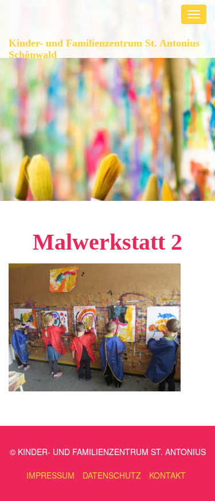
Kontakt (167, 475)
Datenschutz (112, 475)
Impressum (50, 475)
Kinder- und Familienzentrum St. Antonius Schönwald (104, 47)
